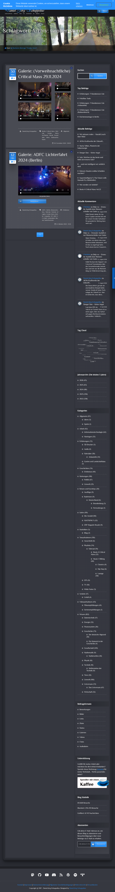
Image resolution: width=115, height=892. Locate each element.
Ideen (86, 419)
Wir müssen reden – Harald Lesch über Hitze (91, 135)
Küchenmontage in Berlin (89, 117)
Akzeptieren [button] (103, 5)
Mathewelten (94, 656)
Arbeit (82, 429)
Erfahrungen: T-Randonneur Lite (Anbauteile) (90, 104)
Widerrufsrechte (80, 885)
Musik (51, 135)
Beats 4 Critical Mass (98, 553)
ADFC (44, 210)
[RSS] (61, 875)
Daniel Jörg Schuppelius (29, 131)
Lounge (100, 573)
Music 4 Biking (99, 559)
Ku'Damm (45, 135)
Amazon (100, 769)
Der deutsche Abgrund (97, 634)
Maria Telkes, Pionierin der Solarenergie (88, 147)
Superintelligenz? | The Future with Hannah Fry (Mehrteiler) (91, 179)
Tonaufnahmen (85, 537)
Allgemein (66, 131)
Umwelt (87, 484)
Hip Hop (101, 569)
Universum (88, 684)
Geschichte (88, 631)
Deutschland (93, 500)
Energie (87, 622)
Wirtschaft (88, 692)
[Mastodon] (32, 875)
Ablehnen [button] (90, 5)
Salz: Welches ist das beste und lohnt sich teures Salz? (90, 158)
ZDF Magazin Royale (92, 525)
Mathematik (88, 652)
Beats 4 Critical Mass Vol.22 (90, 189)
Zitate (82, 723)
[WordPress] (68, 875)
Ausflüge (87, 492)
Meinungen (84, 476)
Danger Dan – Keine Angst (90, 153)
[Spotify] (75, 875)
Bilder (82, 714)
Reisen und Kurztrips (88, 489)
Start (8, 48)
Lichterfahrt (51, 218)
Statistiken (83, 529)
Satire (82, 512)
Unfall (86, 597)
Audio (86, 449)
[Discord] (54, 875)
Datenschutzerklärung (41, 885)
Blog (86, 533)
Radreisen (88, 496)
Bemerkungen (85, 709)
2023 (81, 394)
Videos (82, 737)
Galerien (83, 732)
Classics (101, 564)
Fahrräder (88, 453)
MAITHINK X (89, 520)
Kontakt (20, 885)
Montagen (88, 436)
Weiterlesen (34, 201)
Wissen (82, 614)
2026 (81, 380)
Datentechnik (89, 618)
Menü (105, 11)
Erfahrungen (84, 441)
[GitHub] (40, 875)
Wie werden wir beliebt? (89, 185)
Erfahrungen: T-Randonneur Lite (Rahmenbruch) (90, 111)
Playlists (87, 545)
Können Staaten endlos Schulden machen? (91, 172)
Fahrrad (48, 212)
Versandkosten (92, 885)
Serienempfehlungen (92, 610)
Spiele (86, 424)
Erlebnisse (66, 210)
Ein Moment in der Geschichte (94, 642)
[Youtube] (47, 875)
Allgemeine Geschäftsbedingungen (61, 885)
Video (48, 137)
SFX (85, 580)
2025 (81, 385)
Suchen (80, 70)
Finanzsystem (89, 627)
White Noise (88, 589)
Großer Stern (53, 133)
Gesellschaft (89, 648)
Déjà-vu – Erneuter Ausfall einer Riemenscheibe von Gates (94, 209)
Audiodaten (84, 746)
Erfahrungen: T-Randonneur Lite (92, 94)
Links (82, 719)
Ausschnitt (88, 541)
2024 (81, 389)
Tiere (86, 675)
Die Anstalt (88, 516)
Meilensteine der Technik (94, 669)
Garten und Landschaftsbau (94, 461)
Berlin (44, 131)
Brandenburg (98, 503)
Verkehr (82, 594)
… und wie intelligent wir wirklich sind (91, 165)
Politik (86, 480)
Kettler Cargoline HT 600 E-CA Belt (50, 216)
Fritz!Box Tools (85, 98)
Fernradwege (98, 508)
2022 (81, 399)
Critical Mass (50, 131)
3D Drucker (88, 444)
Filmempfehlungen (91, 605)
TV (85, 585)
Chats (82, 742)
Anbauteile (93, 457)
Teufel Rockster (49, 220)
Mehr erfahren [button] (79, 4)
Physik (86, 660)
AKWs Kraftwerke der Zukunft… (92, 141)
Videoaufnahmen (86, 602)
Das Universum (95, 687)
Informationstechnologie (93, 432)
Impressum (28, 885)
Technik (87, 665)
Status (82, 728)
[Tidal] (82, 875)
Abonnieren (101, 844)
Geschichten (84, 468)
